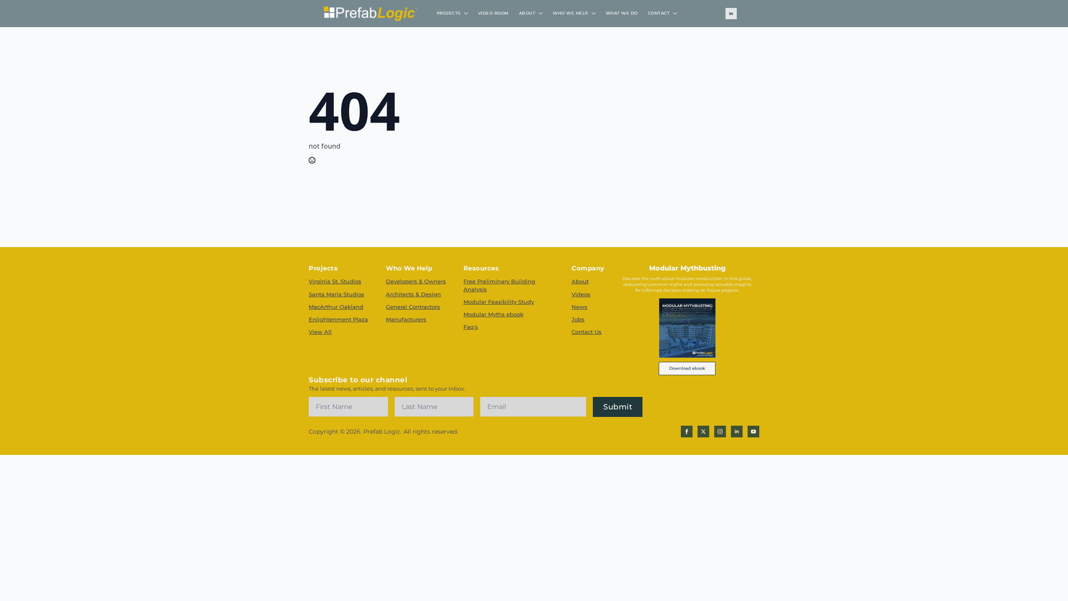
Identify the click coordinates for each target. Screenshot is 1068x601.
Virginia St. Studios (335, 281)
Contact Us (587, 331)
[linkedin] (731, 13)
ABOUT (527, 13)
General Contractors (413, 306)
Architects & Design (413, 294)
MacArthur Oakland (336, 306)
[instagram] (720, 431)
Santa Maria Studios (336, 294)
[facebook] (687, 431)
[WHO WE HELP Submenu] (594, 13)
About (580, 281)
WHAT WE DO (622, 13)
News (579, 306)
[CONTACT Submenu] (676, 13)
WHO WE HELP (570, 13)
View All (320, 331)
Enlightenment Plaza (338, 319)
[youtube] (753, 431)
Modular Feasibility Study (498, 301)
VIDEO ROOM (493, 13)
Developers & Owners (416, 281)
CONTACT (659, 13)
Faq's (470, 326)
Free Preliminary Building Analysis (499, 285)
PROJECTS (449, 13)
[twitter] (703, 431)
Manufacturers (406, 319)
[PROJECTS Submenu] (467, 13)
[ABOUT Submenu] (541, 13)
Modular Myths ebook (493, 314)
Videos (581, 294)
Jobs (578, 319)
